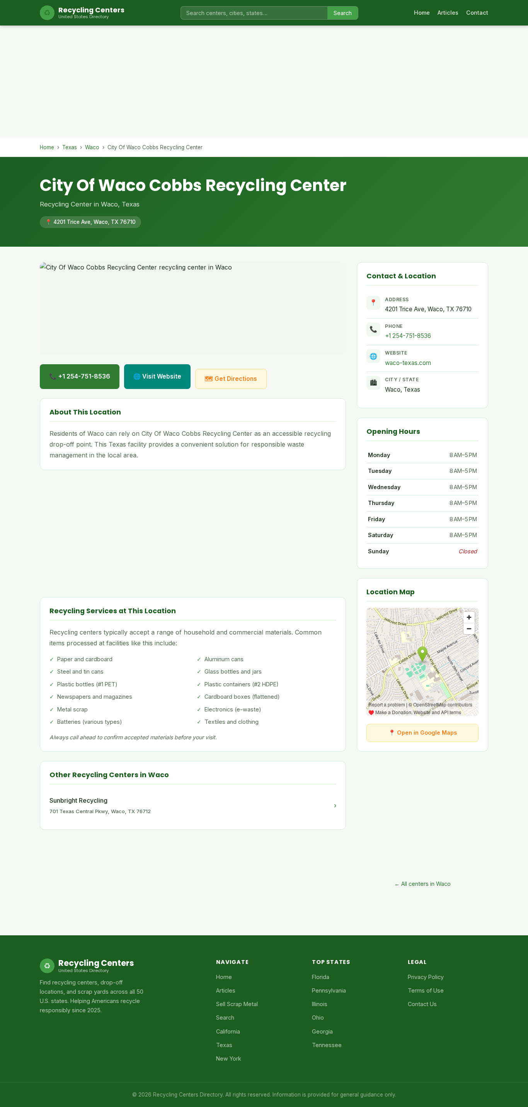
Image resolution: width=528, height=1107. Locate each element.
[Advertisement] (264, 84)
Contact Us (422, 1004)
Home (422, 12)
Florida (320, 977)
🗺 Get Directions (231, 378)
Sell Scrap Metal (237, 1004)
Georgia (322, 1031)
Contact (477, 12)
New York (228, 1058)
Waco (92, 147)
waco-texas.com (408, 363)
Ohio (318, 1017)
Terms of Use (426, 990)
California (228, 1031)
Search (343, 13)
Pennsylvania (329, 990)
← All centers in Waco (422, 883)
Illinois (319, 1004)
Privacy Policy (426, 977)
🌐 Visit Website (157, 376)
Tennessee (327, 1045)
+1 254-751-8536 (408, 335)
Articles (448, 12)
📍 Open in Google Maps (422, 732)
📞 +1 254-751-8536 (79, 376)
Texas (69, 147)
